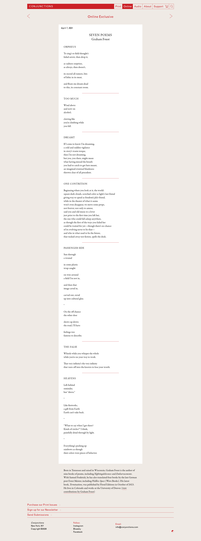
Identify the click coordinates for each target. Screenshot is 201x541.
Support (158, 6)
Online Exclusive (100, 17)
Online (128, 6)
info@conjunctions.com (126, 527)
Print (118, 6)
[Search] (171, 6)
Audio (137, 6)
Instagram (78, 526)
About (147, 6)
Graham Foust (100, 39)
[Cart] (166, 6)
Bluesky (77, 529)
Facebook (77, 532)
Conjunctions (41, 6)
